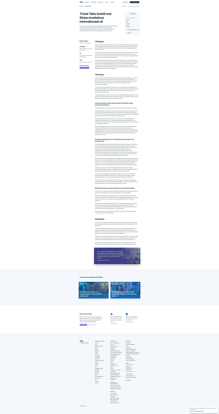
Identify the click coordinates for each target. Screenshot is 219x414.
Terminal (96, 381)
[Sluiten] (216, 408)
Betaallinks (97, 370)
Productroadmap (129, 364)
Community (128, 347)
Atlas (96, 344)
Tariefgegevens (113, 323)
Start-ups (112, 344)
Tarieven (112, 2)
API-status (112, 396)
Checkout (97, 350)
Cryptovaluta (97, 355)
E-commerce (112, 349)
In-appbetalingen (113, 355)
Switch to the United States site (196, 411)
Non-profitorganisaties (114, 374)
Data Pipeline (97, 357)
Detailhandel (112, 379)
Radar (96, 374)
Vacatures (128, 366)
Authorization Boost (99, 346)
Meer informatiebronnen (130, 360)
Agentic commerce (114, 346)
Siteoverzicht (128, 357)
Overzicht (124, 6)
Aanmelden (125, 2)
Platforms (112, 360)
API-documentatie (130, 322)
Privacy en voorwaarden (130, 350)
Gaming (111, 368)
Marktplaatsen (113, 357)
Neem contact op (134, 2)
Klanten (81, 6)
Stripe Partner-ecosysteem (115, 387)
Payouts (96, 373)
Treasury (97, 382)
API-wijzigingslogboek (114, 398)
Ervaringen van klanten (130, 344)
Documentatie (113, 393)
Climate (96, 352)
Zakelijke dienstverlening (115, 376)
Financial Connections (99, 360)
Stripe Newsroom (129, 368)
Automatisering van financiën (116, 352)
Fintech (111, 366)
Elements (97, 358)
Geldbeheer (112, 358)
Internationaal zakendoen (115, 354)
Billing (96, 347)
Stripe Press (128, 369)
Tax (95, 379)
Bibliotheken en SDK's (114, 399)
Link (103, 149)
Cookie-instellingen (130, 358)
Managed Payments (99, 368)
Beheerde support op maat (131, 377)
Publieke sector (113, 378)
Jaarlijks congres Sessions (131, 349)
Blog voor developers (114, 402)
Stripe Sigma (97, 378)
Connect (96, 354)
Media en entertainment (115, 373)
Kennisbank (128, 342)
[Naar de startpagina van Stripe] (81, 341)
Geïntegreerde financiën (115, 350)
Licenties (127, 355)
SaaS (111, 362)
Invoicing (96, 363)
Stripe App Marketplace (115, 385)
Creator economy (113, 365)
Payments (97, 371)
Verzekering (112, 371)
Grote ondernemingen (114, 342)
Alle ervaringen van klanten (133, 6)
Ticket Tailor (83, 26)
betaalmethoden (108, 147)
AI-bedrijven (112, 363)
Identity (96, 362)
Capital (96, 349)
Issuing (96, 365)
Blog (127, 346)
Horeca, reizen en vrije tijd (115, 370)
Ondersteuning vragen (130, 375)
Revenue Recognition (99, 376)
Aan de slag (83, 324)
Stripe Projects (113, 401)
